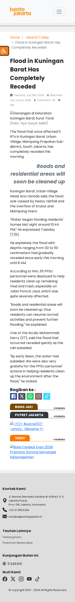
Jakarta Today (37, 37)
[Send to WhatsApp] (30, 396)
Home (15, 37)
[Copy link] (46, 396)
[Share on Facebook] (13, 396)
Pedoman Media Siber (17, 542)
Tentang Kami (11, 537)
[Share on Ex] (21, 396)
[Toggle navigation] (59, 12)
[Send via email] (38, 396)
